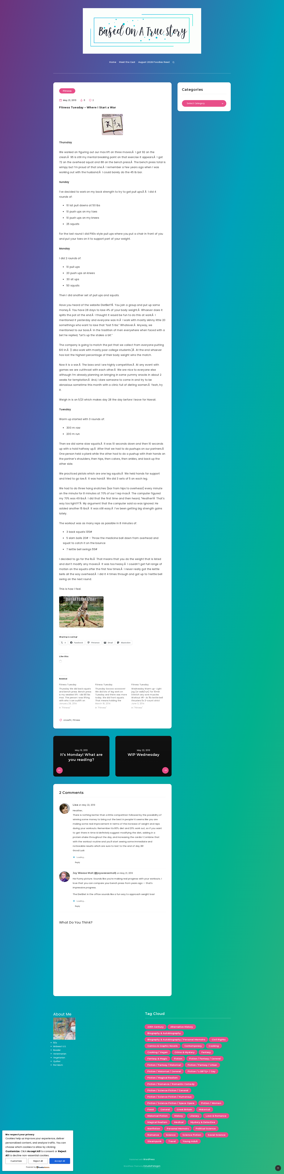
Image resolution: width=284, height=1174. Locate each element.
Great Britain (184, 1109)
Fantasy (206, 1052)
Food (150, 1109)
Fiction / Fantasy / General (205, 1058)
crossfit (67, 720)
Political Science (206, 1128)
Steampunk (154, 1141)
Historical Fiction (157, 1115)
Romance (153, 1134)
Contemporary (193, 1045)
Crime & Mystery (185, 1052)
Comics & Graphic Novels (162, 1045)
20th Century (155, 1026)
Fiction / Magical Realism (162, 1077)
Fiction (178, 1058)
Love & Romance (216, 1115)
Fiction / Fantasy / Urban (202, 1065)
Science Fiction (192, 1134)
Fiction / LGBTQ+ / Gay (201, 1071)
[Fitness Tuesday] (77, 695)
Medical (179, 1122)
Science (171, 1134)
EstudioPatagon (152, 1166)
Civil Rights (218, 1039)
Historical (204, 1109)
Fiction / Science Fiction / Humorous (169, 1096)
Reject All (38, 1161)
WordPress (149, 1159)
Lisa (75, 804)
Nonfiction (153, 1128)
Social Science (216, 1134)
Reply (77, 862)
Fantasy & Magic (157, 1058)
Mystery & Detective (203, 1122)
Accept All (60, 1161)
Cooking (214, 1045)
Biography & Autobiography (164, 1033)
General (165, 1109)
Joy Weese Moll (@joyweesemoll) (94, 873)
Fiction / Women (211, 1103)
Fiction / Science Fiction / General (167, 1090)
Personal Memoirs (178, 1128)
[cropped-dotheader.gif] (142, 31)
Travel (172, 1141)
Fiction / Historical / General (164, 1071)
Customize (16, 1161)
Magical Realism (157, 1122)
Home (112, 62)
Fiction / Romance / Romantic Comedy (171, 1084)
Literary (194, 1115)
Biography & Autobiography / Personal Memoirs (176, 1039)
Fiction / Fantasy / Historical (164, 1065)
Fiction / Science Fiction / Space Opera (170, 1103)
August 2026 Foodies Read (154, 62)
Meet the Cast (127, 62)
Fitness (67, 90)
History (178, 1115)
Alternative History (181, 1026)
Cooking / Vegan (157, 1052)
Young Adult (190, 1141)
